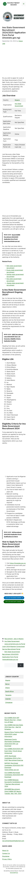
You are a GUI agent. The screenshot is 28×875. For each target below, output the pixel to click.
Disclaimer (5, 856)
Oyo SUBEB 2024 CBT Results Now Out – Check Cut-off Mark (12, 720)
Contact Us (6, 853)
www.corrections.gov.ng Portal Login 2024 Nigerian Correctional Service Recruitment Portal (13, 646)
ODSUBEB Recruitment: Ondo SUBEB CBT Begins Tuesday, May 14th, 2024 (12, 791)
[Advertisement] (14, 62)
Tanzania (8, 695)
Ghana (7, 688)
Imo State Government (12, 641)
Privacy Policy (7, 859)
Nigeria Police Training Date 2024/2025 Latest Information (13, 734)
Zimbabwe (8, 702)
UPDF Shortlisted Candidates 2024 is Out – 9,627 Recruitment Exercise (13, 758)
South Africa (9, 691)
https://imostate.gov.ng (18, 563)
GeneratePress (14, 872)
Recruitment (8, 639)
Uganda (8, 699)
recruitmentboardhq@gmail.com (13, 841)
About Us (5, 850)
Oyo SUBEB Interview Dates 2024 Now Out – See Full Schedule (13, 727)
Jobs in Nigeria (18, 639)
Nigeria (17, 100)
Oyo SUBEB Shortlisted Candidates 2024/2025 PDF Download (13, 775)
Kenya (7, 684)
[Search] (21, 665)
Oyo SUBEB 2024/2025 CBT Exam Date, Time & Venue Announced (13, 751)
